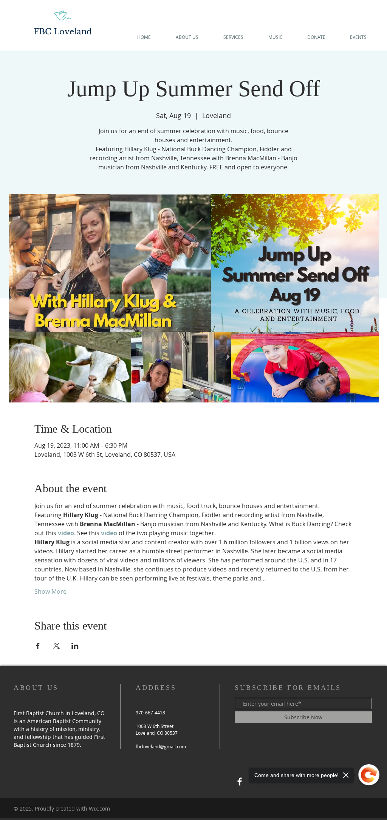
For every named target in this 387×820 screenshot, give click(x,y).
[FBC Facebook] (239, 781)
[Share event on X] (56, 646)
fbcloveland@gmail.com (161, 746)
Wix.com (99, 808)
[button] (187, 37)
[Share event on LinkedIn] (75, 646)
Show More (50, 591)
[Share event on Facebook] (38, 646)
